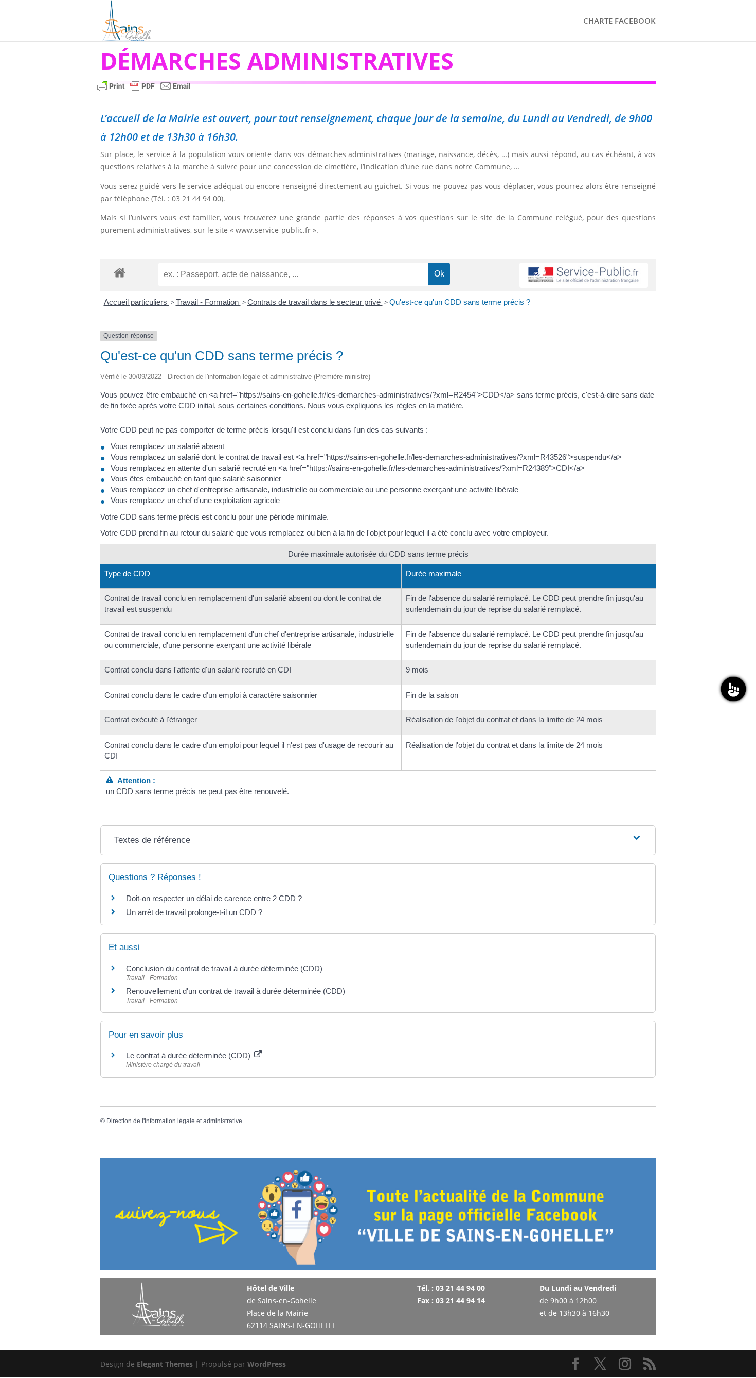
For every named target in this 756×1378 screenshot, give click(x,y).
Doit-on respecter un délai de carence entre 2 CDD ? (214, 898)
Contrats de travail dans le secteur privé (315, 302)
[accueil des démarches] (119, 272)
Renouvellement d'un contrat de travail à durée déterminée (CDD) (235, 991)
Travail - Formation (208, 302)
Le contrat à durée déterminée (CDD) (189, 1055)
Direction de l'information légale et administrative (174, 1121)
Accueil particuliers (136, 302)
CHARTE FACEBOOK (619, 21)
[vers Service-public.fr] (583, 275)
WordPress (266, 1364)
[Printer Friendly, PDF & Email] (144, 91)
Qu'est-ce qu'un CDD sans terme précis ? (459, 302)
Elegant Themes (165, 1364)
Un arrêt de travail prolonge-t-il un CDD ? (194, 912)
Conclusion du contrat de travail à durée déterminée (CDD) (224, 968)
